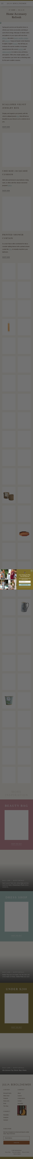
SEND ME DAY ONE (24, 584)
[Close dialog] (32, 571)
